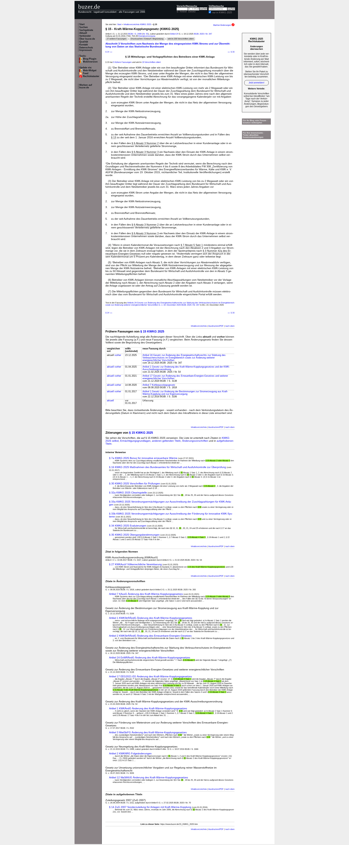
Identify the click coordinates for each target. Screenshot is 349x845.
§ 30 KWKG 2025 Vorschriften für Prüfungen (134, 483)
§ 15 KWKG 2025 (152, 331)
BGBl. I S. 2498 (135, 34)
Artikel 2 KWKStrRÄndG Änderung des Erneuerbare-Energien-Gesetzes (150, 635)
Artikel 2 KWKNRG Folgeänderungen (130, 753)
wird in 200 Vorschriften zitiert (181, 39)
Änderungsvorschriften (195, 440)
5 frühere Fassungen (122, 62)
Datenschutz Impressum (86, 48)
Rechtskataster (91, 76)
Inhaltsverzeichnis (199, 326)
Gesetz (192, 11)
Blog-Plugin (89, 59)
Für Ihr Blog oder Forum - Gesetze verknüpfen (255, 121)
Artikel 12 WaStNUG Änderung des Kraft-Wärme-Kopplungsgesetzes (148, 777)
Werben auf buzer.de (85, 86)
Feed (85, 73)
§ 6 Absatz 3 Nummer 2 (145, 143)
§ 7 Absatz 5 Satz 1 (192, 244)
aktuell (110, 367)
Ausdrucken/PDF (216, 326)
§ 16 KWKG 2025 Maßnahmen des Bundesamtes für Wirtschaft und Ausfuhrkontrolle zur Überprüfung (167, 467)
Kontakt (83, 44)
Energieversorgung (146, 36)
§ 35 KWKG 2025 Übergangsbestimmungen (134, 534)
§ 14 (109, 52)
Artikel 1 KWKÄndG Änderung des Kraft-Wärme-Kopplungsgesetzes (148, 708)
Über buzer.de (87, 39)
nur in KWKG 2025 (222, 12)
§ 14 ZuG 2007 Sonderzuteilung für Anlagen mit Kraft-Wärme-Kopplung (150, 807)
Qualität (83, 42)
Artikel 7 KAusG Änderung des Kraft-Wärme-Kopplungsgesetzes (146, 593)
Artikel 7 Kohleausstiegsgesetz (159, 385)
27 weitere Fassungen (116, 39)
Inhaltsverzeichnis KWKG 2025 (137, 24)
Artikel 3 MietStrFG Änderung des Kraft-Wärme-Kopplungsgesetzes (148, 732)
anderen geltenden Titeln (166, 440)
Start (82, 24)
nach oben (229, 326)
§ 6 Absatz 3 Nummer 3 (145, 151)
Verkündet (85, 36)
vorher (118, 355)
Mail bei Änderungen (222, 25)
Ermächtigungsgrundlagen (135, 440)
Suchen (83, 27)
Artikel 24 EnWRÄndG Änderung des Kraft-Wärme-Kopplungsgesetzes (149, 657)
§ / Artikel (182, 11)
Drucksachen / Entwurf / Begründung (147, 39)
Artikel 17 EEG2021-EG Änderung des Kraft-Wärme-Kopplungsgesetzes (150, 676)
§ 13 (113, 137)
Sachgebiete (86, 30)
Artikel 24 (174, 34)
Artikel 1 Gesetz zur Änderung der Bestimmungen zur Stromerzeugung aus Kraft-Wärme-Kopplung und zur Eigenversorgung (185, 392)
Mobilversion (90, 61)
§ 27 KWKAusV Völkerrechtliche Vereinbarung (135, 564)
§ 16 (230, 52)
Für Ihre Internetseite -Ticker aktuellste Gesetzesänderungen (253, 135)
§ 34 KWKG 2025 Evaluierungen (127, 525)
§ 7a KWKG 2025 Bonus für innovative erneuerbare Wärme (143, 458)
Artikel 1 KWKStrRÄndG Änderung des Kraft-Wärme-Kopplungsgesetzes (150, 617)
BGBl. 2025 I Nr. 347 (203, 34)
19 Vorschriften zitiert (151, 62)
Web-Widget (89, 70)
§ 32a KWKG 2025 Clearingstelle (128, 492)
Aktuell (83, 33)
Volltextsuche (216, 6)
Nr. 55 (145, 34)
